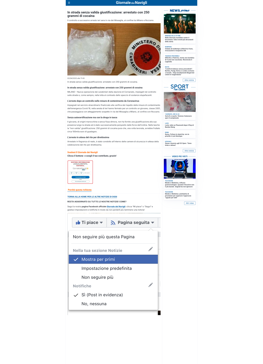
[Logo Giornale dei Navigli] (131, 3)
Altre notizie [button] (189, 80)
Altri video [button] (190, 203)
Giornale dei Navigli (116, 206)
